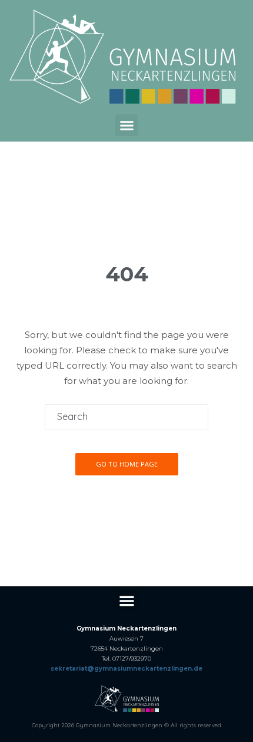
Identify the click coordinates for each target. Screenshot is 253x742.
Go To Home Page (127, 463)
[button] (126, 125)
